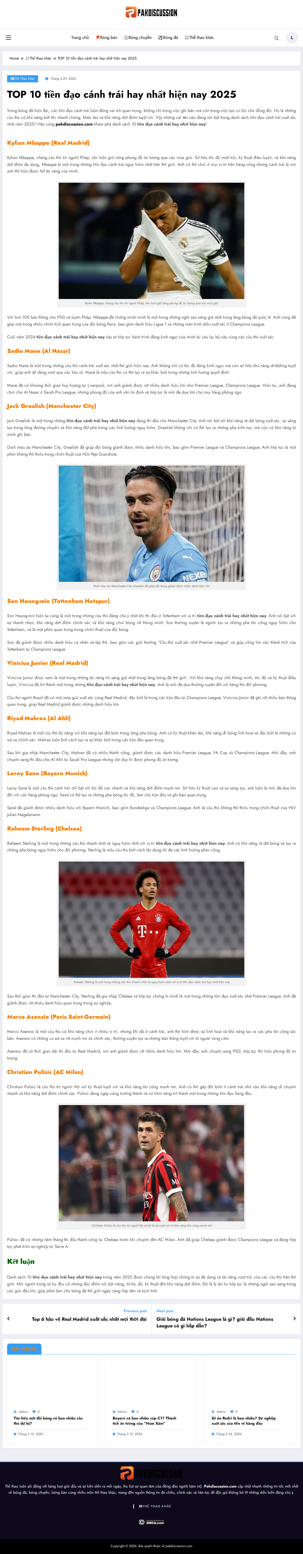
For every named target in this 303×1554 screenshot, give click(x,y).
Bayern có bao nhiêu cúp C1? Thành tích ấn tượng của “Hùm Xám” (144, 1421)
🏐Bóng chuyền (137, 37)
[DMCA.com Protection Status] (151, 1522)
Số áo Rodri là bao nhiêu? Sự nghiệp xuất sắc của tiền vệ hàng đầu (244, 1421)
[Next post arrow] (294, 1319)
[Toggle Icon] (8, 38)
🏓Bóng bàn (106, 37)
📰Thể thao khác (199, 37)
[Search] (277, 38)
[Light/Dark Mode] (292, 38)
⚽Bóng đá (168, 37)
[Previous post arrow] (8, 1319)
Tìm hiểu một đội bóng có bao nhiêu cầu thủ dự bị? (48, 1421)
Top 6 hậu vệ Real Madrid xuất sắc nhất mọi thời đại (89, 1319)
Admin (23, 1411)
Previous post (135, 1311)
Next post (164, 1311)
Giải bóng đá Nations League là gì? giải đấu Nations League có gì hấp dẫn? (214, 1322)
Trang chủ (80, 37)
